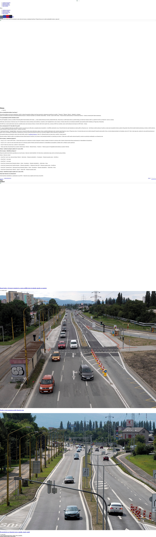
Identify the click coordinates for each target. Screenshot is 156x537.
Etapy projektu (5, 6)
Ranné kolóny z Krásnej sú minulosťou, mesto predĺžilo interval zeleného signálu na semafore (23, 288)
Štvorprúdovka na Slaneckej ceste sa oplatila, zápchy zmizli (15, 532)
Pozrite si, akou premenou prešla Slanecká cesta (12, 410)
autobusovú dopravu (33, 134)
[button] (78, 8)
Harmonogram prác (6, 4)
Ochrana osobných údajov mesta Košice (7, 536)
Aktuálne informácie (6, 2)
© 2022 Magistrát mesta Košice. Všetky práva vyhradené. (11, 535)
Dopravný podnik (5, 3)
